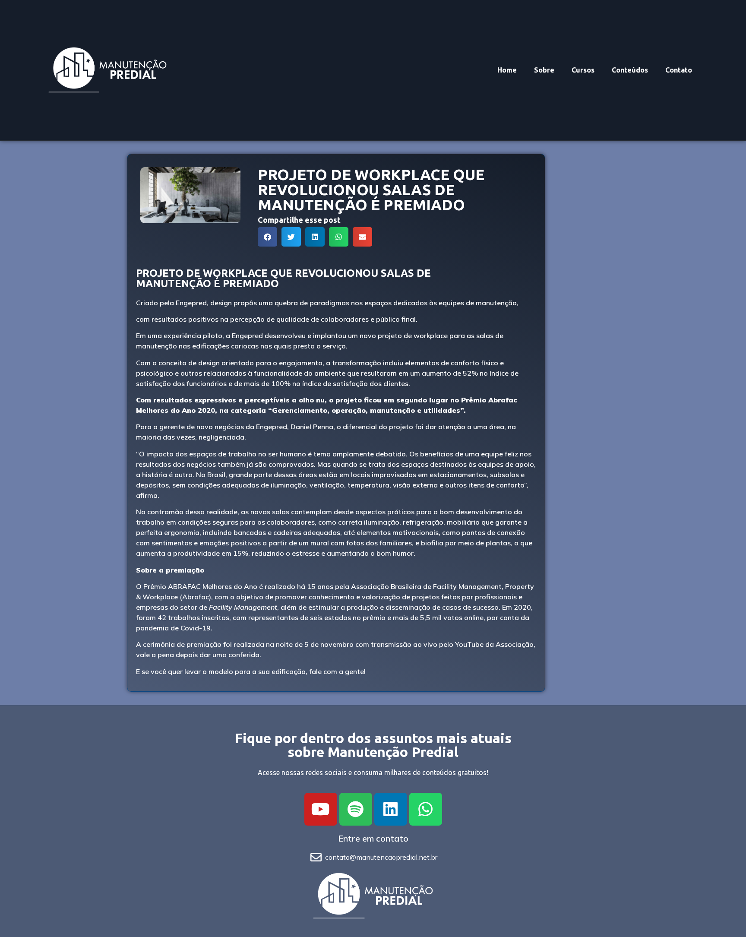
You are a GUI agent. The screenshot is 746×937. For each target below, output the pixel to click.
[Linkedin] (390, 809)
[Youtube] (320, 809)
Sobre (544, 70)
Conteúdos (630, 70)
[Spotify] (355, 809)
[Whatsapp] (425, 809)
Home (507, 70)
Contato (678, 70)
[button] (267, 237)
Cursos (583, 70)
